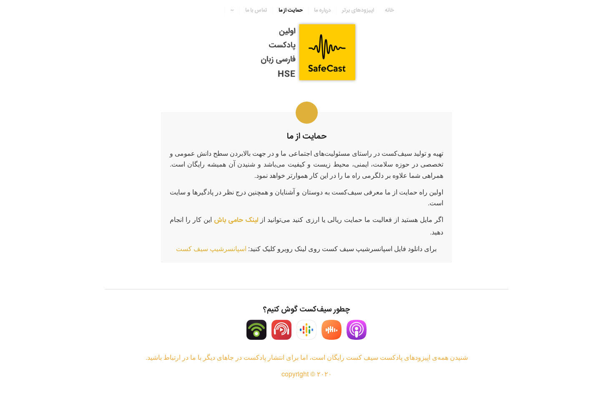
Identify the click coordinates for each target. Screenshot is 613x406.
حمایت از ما (306, 136)
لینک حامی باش (236, 220)
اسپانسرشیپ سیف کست (211, 248)
